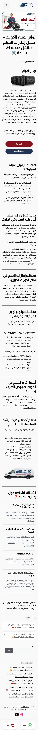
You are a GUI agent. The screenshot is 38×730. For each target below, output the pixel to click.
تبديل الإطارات (27, 108)
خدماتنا (28, 617)
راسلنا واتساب (19, 151)
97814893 (8, 131)
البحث (31, 647)
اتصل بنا (19, 144)
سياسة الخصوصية (17, 709)
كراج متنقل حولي (24, 261)
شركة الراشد (25, 707)
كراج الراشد (26, 102)
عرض (21, 61)
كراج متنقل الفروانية (10, 261)
